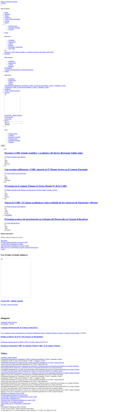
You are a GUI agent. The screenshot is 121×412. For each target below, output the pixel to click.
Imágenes (7, 14)
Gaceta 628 (8, 119)
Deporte (10, 45)
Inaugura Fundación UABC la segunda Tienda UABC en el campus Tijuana (30, 346)
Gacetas (7, 21)
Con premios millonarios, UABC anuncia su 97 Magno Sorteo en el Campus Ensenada (46, 169)
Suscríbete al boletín (14, 137)
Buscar (7, 22)
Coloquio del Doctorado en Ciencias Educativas (19, 69)
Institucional (12, 42)
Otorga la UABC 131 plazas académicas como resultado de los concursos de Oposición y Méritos (51, 202)
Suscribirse (4, 240)
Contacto (11, 29)
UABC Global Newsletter (12, 19)
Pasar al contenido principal (9, 1)
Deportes (11, 66)
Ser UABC (11, 48)
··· (5, 126)
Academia (11, 40)
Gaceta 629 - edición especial (13, 115)
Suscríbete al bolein (14, 28)
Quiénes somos (12, 26)
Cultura (10, 43)
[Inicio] (3, 3)
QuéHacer (8, 17)
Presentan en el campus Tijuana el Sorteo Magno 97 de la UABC (36, 186)
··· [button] (5, 24)
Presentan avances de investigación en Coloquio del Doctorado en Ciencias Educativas (46, 219)
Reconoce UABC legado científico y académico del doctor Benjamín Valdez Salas (29, 52)
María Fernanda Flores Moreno (16, 157)
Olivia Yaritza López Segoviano (16, 173)
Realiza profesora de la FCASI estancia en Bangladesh (22, 337)
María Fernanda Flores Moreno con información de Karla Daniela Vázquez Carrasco (32, 190)
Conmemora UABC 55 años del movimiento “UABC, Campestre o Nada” (27, 87)
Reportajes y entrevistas (15, 47)
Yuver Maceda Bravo (13, 223)
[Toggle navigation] (1, 5)
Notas (6, 12)
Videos (7, 16)
